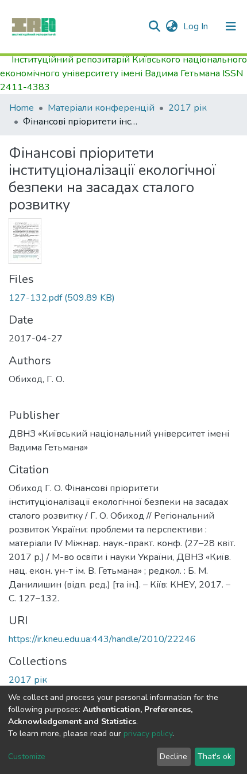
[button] (171, 26)
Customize (26, 756)
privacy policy (148, 733)
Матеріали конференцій (101, 108)
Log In (196, 26)
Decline (173, 756)
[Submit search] (154, 26)
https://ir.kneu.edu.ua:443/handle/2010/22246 (102, 639)
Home (21, 108)
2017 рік (187, 108)
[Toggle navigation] (231, 26)
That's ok (214, 756)
